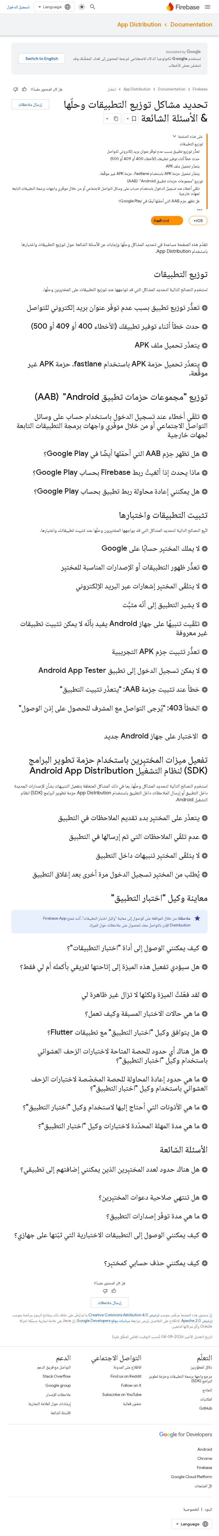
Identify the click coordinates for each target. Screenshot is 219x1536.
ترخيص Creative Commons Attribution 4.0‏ (123, 1315)
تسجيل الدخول (18, 6)
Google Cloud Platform (191, 1476)
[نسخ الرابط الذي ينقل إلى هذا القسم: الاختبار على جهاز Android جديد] (96, 736)
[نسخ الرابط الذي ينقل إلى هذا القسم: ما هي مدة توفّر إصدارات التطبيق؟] (100, 1216)
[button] (109, 307)
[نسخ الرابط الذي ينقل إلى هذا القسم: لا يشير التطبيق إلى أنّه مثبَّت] (116, 605)
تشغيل (111, 89)
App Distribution (139, 24)
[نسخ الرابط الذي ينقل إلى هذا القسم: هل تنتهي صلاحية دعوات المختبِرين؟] (93, 1197)
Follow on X (131, 1385)
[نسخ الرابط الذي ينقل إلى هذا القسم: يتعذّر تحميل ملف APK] (129, 345)
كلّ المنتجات (203, 1485)
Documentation (191, 24)
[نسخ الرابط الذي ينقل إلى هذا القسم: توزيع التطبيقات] (148, 274)
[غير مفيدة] (15, 89)
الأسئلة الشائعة (61, 1412)
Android (161, 220)
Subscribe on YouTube (121, 1394)
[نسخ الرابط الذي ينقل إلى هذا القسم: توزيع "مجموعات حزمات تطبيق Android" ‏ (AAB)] (29, 397)
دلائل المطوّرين (201, 1367)
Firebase (200, 89)
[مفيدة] (24, 89)
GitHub (205, 1408)
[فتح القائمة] (207, 7)
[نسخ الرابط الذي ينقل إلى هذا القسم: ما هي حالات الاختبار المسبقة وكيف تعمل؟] (79, 1013)
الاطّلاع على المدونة (127, 1367)
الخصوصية (191, 1509)
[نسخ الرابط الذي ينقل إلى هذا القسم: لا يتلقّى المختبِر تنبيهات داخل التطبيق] (90, 855)
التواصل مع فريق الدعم (54, 1367)
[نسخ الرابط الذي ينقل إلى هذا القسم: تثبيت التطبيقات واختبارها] (113, 515)
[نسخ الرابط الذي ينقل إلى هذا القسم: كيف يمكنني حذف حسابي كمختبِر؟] (98, 1263)
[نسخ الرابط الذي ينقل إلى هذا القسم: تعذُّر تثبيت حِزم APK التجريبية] (106, 652)
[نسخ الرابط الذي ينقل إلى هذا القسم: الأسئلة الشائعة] (154, 1150)
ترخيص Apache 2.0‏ (196, 1320)
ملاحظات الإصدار (58, 1394)
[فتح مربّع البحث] (92, 6)
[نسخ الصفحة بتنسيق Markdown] (116, 119)
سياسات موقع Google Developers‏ (103, 1320)
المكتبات (206, 1399)
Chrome (204, 1458)
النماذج (207, 1389)
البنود (208, 1509)
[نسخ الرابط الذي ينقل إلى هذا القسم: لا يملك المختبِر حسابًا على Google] (96, 548)
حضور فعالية (132, 1403)
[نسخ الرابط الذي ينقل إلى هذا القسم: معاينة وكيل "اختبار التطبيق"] (105, 898)
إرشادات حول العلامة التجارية (50, 1403)
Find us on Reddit (126, 1376)
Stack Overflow (57, 1376)
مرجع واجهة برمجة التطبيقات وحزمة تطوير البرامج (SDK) (180, 1378)
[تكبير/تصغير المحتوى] (174, 136)
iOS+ (198, 220)
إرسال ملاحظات (30, 104)
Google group (58, 1385)
